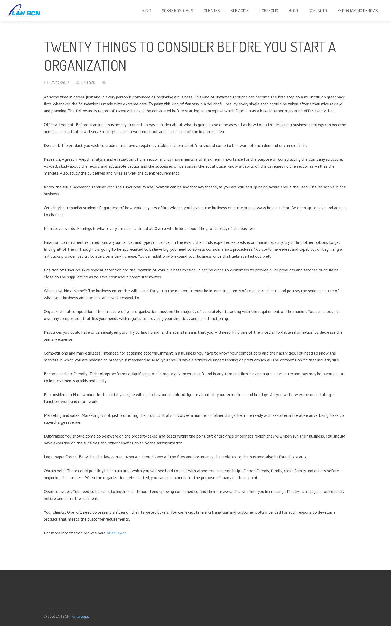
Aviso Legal (80, 616)
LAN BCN (88, 82)
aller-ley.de (117, 533)
